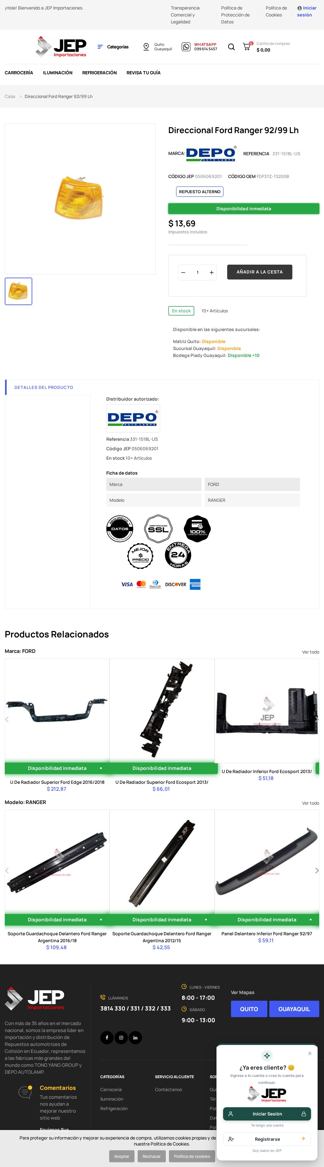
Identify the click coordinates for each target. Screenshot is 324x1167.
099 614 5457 (205, 49)
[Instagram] (121, 1038)
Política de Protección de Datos (235, 15)
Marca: (176, 153)
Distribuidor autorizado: (132, 399)
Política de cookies (192, 1156)
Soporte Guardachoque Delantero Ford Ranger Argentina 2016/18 (57, 937)
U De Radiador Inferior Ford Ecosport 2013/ (267, 771)
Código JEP (181, 176)
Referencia (256, 153)
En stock (181, 311)
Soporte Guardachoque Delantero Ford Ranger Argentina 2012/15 (161, 937)
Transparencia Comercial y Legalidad (185, 15)
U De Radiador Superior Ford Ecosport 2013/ (162, 782)
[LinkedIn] (135, 1038)
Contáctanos (168, 1089)
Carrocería (111, 1089)
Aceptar (121, 1156)
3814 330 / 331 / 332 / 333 (135, 1008)
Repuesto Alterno (200, 191)
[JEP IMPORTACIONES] (61, 46)
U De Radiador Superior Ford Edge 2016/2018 (57, 782)
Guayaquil (163, 49)
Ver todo (310, 652)
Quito (159, 44)
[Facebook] (107, 1038)
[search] (56, 743)
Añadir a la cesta (260, 272)
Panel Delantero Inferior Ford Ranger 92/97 (266, 934)
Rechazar (152, 1156)
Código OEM (242, 176)
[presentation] (7, 718)
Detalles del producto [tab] (44, 387)
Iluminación (111, 1099)
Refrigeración (114, 1108)
